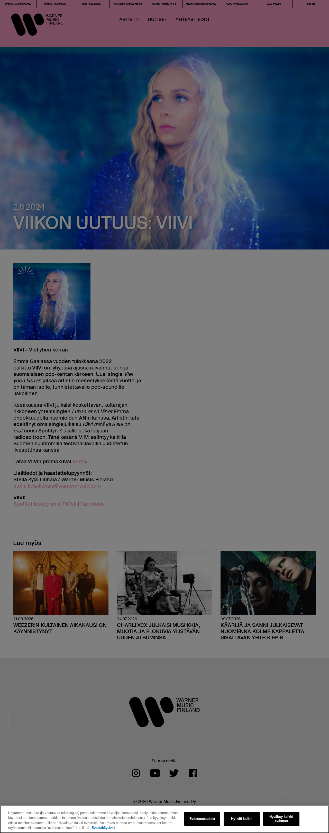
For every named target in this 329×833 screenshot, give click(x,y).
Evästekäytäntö (103, 828)
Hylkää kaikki (241, 819)
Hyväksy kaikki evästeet (281, 819)
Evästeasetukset (202, 819)
